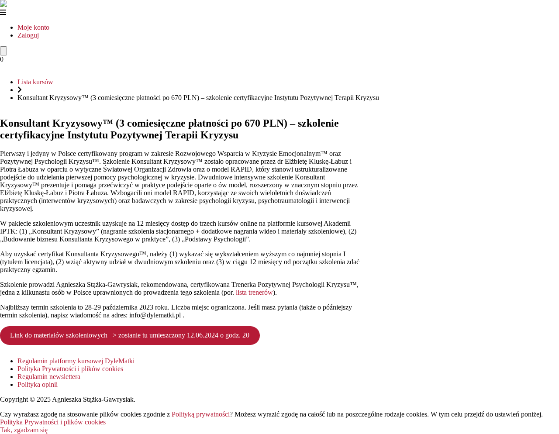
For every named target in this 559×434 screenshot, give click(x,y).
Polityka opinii (37, 384)
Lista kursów (35, 82)
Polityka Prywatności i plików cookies (70, 368)
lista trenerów (254, 292)
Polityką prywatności (201, 414)
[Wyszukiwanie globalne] (3, 50)
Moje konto (33, 27)
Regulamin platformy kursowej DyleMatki (76, 361)
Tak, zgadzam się (24, 430)
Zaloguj (28, 35)
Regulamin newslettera (48, 376)
